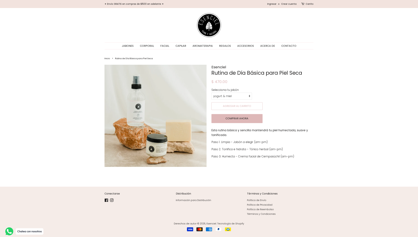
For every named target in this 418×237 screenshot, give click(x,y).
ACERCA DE (267, 46)
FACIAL (164, 46)
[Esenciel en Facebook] (106, 201)
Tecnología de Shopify (230, 223)
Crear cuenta (289, 4)
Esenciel (211, 223)
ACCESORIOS (245, 46)
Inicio (107, 58)
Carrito (310, 4)
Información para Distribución (193, 200)
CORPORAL (147, 46)
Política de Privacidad (259, 204)
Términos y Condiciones (261, 214)
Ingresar (271, 4)
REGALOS (225, 46)
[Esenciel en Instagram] (111, 201)
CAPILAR (181, 46)
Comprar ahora (236, 118)
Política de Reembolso (260, 209)
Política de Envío (256, 200)
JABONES (128, 46)
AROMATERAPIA (203, 46)
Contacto (288, 46)
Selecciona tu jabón (225, 90)
